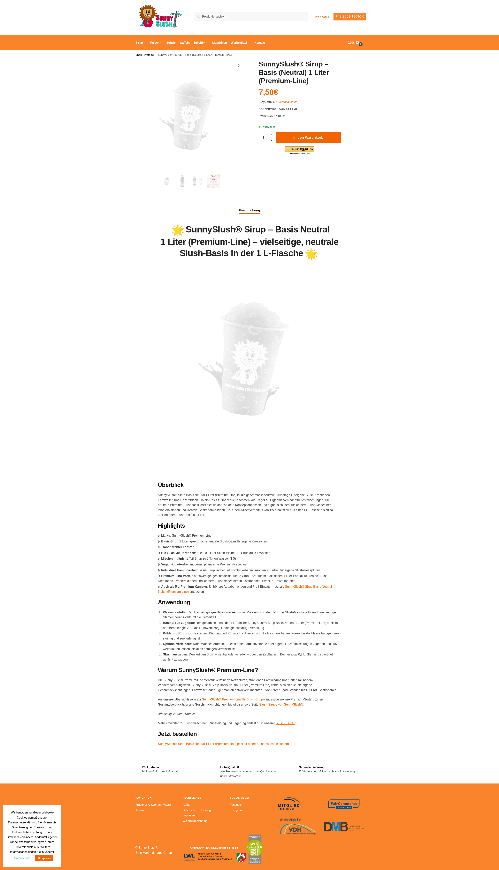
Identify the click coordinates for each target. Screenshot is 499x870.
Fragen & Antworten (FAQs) (153, 804)
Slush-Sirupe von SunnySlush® (281, 704)
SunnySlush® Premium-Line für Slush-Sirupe (233, 699)
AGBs (186, 804)
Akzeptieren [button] (44, 858)
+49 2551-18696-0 (349, 16)
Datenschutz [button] (22, 858)
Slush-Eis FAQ (286, 723)
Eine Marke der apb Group (153, 852)
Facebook (236, 804)
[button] (239, 66)
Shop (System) (144, 54)
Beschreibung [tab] (249, 210)
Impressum (190, 815)
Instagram (236, 810)
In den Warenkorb (308, 137)
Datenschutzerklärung (197, 810)
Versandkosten (287, 101)
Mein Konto (322, 16)
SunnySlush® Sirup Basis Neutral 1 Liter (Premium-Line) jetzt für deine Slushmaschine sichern (223, 743)
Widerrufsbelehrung (195, 820)
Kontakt (140, 810)
